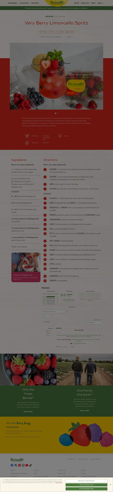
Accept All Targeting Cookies (86, 488)
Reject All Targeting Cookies (86, 484)
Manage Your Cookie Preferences (86, 480)
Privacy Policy (59, 482)
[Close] (110, 484)
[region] (56, 484)
